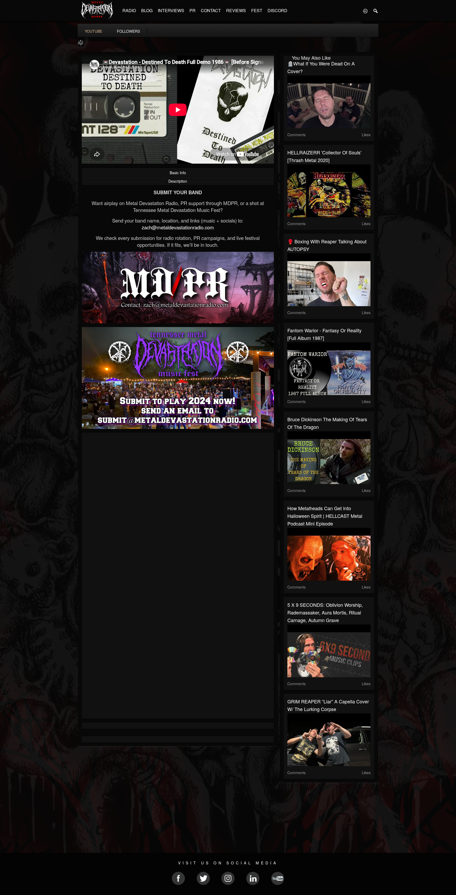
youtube (93, 31)
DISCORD (277, 10)
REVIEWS (236, 10)
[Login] (365, 10)
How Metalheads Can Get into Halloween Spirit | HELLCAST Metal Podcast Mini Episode (324, 516)
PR (192, 10)
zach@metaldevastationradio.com (178, 227)
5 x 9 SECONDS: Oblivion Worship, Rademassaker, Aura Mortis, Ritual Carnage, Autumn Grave (325, 612)
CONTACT (211, 10)
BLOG (147, 10)
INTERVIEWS (171, 10)
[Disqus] (178, 507)
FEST (256, 10)
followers (128, 31)
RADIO (129, 10)
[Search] (375, 10)
